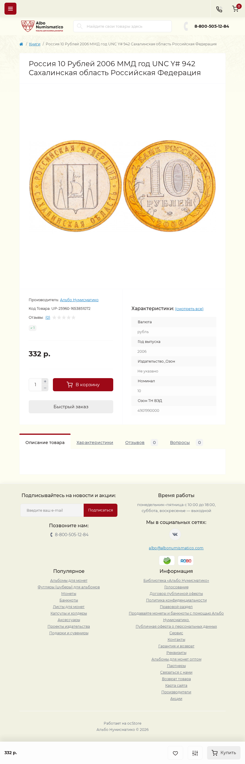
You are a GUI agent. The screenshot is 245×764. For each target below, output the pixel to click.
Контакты (176, 639)
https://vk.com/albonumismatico (175, 534)
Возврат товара (176, 679)
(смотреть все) (189, 308)
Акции (176, 698)
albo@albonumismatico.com (176, 548)
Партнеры (176, 666)
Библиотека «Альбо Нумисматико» (176, 580)
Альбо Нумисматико (79, 300)
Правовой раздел (176, 606)
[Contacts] (219, 8)
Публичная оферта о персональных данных (176, 626)
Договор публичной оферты (176, 593)
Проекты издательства (69, 626)
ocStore (134, 723)
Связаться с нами (176, 672)
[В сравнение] (195, 753)
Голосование (176, 587)
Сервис (176, 633)
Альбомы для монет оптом (176, 659)
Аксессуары (69, 620)
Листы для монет (69, 606)
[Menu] (10, 9)
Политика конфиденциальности (176, 600)
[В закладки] (175, 753)
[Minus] (45, 388)
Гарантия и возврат (176, 646)
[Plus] (45, 381)
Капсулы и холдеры (68, 613)
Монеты (68, 593)
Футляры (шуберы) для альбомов (69, 587)
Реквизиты (176, 652)
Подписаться (100, 510)
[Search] (79, 26)
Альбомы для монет (69, 580)
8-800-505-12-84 (212, 26)
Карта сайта (176, 685)
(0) (47, 318)
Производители (176, 692)
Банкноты (68, 600)
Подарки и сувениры (68, 633)
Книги (34, 44)
